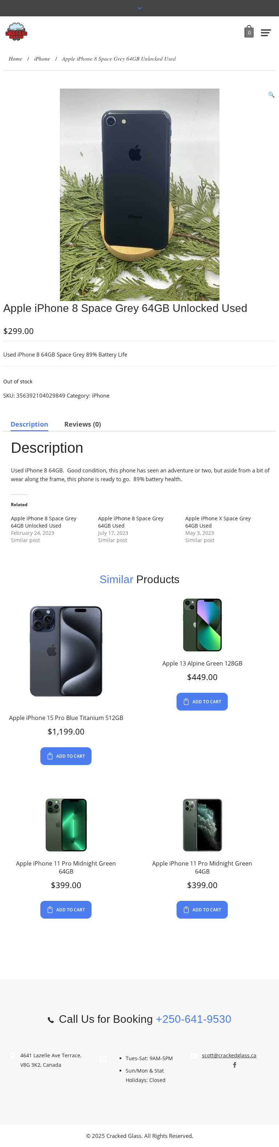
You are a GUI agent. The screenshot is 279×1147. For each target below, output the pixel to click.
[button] (271, 94)
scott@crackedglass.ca (229, 1055)
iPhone (42, 58)
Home (15, 58)
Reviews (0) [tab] (82, 424)
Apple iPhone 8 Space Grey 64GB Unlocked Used (43, 522)
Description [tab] (29, 424)
